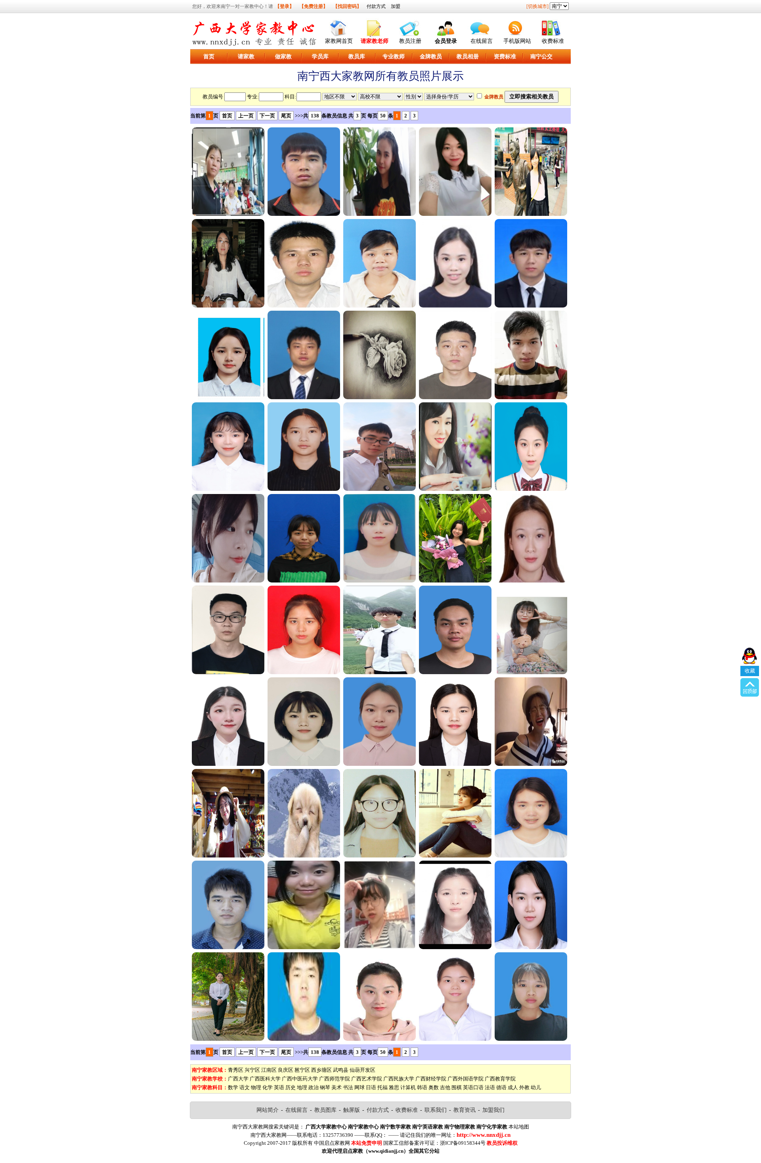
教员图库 (325, 1110)
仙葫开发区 (362, 1070)
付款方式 (376, 6)
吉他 (445, 1087)
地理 (302, 1087)
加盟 (395, 6)
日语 (371, 1087)
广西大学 (238, 1079)
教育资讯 (464, 1110)
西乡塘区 (321, 1070)
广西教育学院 (500, 1079)
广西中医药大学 (300, 1079)
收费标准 (553, 41)
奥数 (433, 1087)
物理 (256, 1087)
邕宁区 (302, 1070)
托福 (382, 1087)
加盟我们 (493, 1110)
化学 (267, 1087)
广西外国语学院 (465, 1079)
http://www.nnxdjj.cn (484, 1135)
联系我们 (435, 1110)
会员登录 (446, 41)
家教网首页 (339, 41)
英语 (279, 1087)
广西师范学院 (334, 1079)
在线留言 (481, 41)
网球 (359, 1087)
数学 (233, 1087)
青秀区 (235, 1070)
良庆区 (285, 1070)
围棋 (456, 1087)
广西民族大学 (398, 1079)
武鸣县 (340, 1070)
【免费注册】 (313, 6)
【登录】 (284, 6)
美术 (336, 1087)
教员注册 (410, 41)
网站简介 (267, 1110)
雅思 (394, 1087)
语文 (244, 1087)
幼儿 (536, 1087)
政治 (313, 1087)
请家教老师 (374, 41)
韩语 (422, 1087)
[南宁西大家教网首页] (339, 26)
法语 (490, 1087)
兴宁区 (252, 1070)
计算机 (408, 1087)
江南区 (269, 1070)
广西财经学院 (430, 1079)
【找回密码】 (347, 6)
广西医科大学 (265, 1079)
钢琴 (325, 1087)
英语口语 (473, 1087)
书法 (348, 1087)
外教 (524, 1087)
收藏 (750, 671)
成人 (513, 1087)
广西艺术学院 (366, 1079)
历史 (290, 1087)
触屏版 (351, 1110)
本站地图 (519, 1127)
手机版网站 (517, 41)
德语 (501, 1087)
